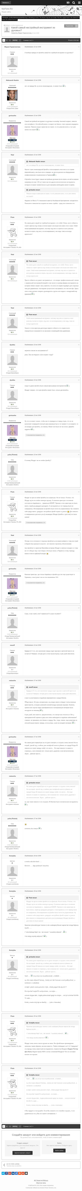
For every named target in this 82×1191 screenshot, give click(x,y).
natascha (12, 680)
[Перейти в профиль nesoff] (12, 660)
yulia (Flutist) (12, 454)
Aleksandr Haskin (12, 80)
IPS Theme (37, 1180)
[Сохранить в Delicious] (16, 1173)
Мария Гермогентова (24, 33)
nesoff (12, 645)
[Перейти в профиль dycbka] (12, 359)
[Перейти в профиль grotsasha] (12, 130)
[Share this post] (78, 47)
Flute (12, 217)
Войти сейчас (59, 1150)
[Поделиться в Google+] (9, 1173)
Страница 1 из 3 (28, 40)
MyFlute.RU (32, 1185)
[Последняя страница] (20, 40)
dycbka (12, 345)
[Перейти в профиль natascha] (12, 695)
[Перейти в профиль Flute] (12, 232)
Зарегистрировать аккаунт (23, 1153)
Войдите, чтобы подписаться (14, 25)
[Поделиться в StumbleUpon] (22, 1173)
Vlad (12, 155)
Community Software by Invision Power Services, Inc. (41, 1188)
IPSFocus (45, 1180)
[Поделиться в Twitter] (3, 1173)
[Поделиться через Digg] (13, 1173)
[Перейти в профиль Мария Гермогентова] (7, 29)
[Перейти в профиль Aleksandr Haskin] (12, 95)
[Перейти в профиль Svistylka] (12, 870)
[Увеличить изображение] (68, 511)
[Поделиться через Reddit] (19, 1173)
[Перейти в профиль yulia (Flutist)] (12, 469)
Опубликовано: (33, 47)
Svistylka (12, 856)
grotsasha (12, 115)
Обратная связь (41, 1183)
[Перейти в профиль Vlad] (12, 169)
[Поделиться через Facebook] (6, 1173)
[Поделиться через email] (26, 1173)
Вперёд (15, 40)
